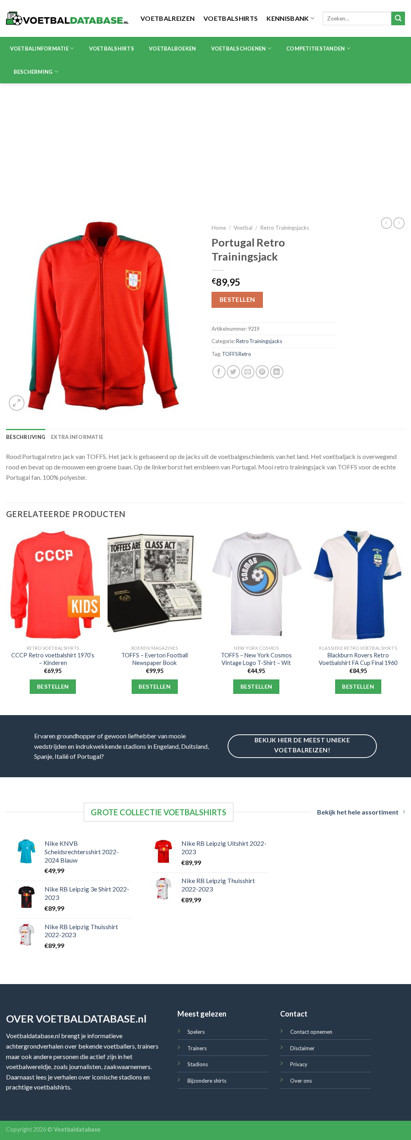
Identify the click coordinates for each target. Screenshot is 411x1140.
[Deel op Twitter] (233, 371)
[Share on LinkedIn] (276, 371)
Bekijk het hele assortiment (358, 812)
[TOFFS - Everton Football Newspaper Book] (154, 585)
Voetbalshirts (230, 18)
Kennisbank (288, 18)
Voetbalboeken (172, 48)
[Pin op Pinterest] (262, 371)
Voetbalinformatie (39, 48)
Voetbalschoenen (238, 48)
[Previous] (6, 621)
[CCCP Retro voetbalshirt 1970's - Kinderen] (53, 585)
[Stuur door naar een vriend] (247, 371)
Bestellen (237, 299)
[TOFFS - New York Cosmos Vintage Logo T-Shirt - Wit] (256, 585)
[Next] (405, 621)
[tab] (25, 437)
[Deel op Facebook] (219, 371)
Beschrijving (25, 437)
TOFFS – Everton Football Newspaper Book (154, 659)
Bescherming (33, 72)
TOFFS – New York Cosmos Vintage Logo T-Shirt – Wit (256, 659)
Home (219, 227)
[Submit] (398, 18)
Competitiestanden (315, 48)
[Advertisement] (205, 143)
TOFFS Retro (236, 354)
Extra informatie (77, 437)
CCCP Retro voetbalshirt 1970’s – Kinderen (52, 659)
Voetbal (243, 227)
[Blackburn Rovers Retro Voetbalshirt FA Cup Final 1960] (358, 585)
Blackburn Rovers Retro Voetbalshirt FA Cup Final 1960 (358, 659)
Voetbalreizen (167, 18)
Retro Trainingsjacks (284, 227)
